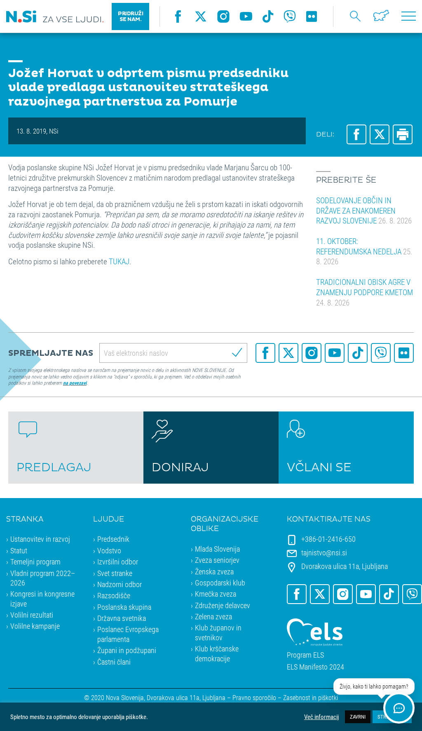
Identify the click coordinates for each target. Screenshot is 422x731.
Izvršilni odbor (117, 561)
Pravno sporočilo (254, 697)
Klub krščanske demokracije (217, 653)
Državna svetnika (121, 618)
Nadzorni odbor (119, 584)
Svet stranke (114, 573)
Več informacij (321, 717)
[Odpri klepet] (399, 708)
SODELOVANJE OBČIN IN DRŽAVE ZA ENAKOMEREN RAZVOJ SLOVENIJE (364, 210)
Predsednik (113, 539)
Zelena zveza (213, 616)
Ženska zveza (214, 571)
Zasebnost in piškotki (310, 697)
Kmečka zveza (215, 594)
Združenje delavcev (222, 605)
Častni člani (114, 662)
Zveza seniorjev (217, 560)
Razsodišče (113, 595)
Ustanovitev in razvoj (40, 539)
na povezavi (75, 382)
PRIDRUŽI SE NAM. (130, 16)
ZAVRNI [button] (358, 716)
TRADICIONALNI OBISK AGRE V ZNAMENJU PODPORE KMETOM (364, 292)
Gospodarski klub (220, 583)
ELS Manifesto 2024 (315, 667)
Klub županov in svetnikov (218, 632)
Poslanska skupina (124, 607)
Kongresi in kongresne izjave (42, 598)
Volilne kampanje (35, 626)
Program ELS (305, 655)
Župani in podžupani (126, 650)
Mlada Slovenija (217, 549)
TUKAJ (118, 261)
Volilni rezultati (31, 615)
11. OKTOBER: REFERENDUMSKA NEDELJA (364, 251)
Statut (18, 550)
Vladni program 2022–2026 (42, 578)
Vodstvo (109, 550)
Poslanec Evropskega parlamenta (128, 634)
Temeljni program (35, 561)
